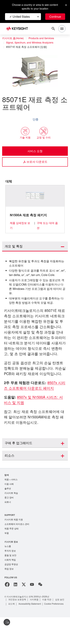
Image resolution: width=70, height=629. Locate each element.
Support (9, 515)
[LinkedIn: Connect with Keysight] (15, 584)
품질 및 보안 (10, 555)
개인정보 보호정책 (17, 599)
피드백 (11, 604)
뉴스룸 (7, 546)
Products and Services (41, 38)
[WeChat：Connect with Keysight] (40, 584)
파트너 (7, 502)
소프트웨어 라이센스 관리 (16, 524)
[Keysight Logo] (18, 29)
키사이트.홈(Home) (13, 38)
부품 (6, 533)
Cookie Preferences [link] (54, 604)
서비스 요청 (35, 151)
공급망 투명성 (11, 564)
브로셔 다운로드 (37, 162)
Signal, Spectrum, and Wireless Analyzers (29, 42)
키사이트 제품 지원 (13, 519)
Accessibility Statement (29, 604)
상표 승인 (59, 599)
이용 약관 (46, 599)
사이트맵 (34, 599)
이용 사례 (9, 484)
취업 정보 (9, 569)
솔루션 (7, 488)
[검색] (53, 29)
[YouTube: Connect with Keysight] (32, 584)
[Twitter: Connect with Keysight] (23, 584)
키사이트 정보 (11, 542)
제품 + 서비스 (11, 479)
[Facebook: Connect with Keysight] (7, 584)
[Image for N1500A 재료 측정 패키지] (35, 195)
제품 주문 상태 (11, 528)
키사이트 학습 (11, 493)
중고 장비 (9, 497)
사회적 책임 (10, 559)
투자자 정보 (10, 550)
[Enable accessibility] (7, 622)
